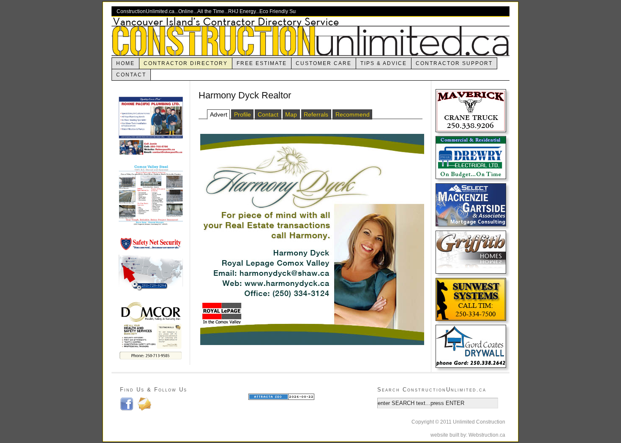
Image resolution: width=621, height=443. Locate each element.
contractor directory (186, 63)
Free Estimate (262, 63)
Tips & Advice (383, 63)
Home (125, 63)
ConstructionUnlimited (310, 36)
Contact (131, 75)
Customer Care (323, 63)
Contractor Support (454, 63)
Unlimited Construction (479, 422)
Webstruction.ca (486, 435)
